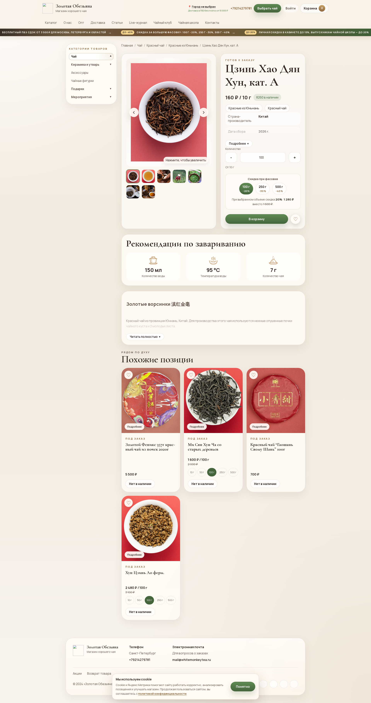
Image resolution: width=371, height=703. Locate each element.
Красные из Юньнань (183, 45)
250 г (222, 472)
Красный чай (155, 45)
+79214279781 (241, 8)
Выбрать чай (267, 8)
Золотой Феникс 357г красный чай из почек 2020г (150, 447)
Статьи (117, 22)
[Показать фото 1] (133, 176)
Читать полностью (145, 337)
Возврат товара (99, 673)
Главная (127, 45)
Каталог (51, 22)
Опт (81, 22)
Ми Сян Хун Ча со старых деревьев (204, 447)
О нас (68, 22)
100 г (211, 472)
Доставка (98, 22)
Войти (291, 8)
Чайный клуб (163, 22)
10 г (192, 472)
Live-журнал (138, 22)
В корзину (257, 219)
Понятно (243, 686)
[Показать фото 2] (148, 176)
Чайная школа (188, 22)
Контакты (212, 22)
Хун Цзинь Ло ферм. (144, 572)
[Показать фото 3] (164, 176)
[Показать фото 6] (133, 192)
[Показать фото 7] (148, 192)
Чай (139, 45)
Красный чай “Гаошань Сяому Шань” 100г (271, 447)
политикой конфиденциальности (162, 693)
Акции (77, 673)
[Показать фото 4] (179, 176)
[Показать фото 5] (195, 176)
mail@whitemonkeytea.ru (191, 660)
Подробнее (239, 144)
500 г (233, 472)
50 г (202, 472)
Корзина (313, 8)
